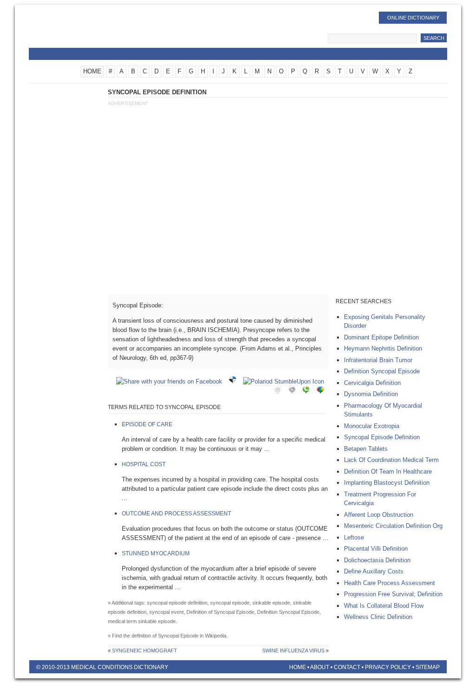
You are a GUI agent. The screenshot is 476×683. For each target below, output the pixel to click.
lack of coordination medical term (391, 459)
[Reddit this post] (294, 391)
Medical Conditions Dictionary (104, 30)
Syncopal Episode (178, 635)
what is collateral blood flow (383, 605)
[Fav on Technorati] (308, 391)
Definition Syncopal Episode (382, 371)
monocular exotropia (371, 426)
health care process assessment (389, 582)
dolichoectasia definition (377, 560)
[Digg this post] (280, 391)
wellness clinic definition (378, 616)
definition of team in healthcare (388, 471)
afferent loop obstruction (378, 514)
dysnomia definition (371, 393)
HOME (92, 71)
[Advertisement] (277, 178)
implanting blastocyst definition (387, 482)
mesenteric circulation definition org (393, 525)
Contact (347, 667)
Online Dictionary (413, 17)
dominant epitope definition (381, 337)
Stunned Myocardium (156, 553)
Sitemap (428, 667)
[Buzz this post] (323, 391)
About (319, 667)
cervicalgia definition (372, 382)
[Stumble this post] (286, 381)
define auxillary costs (373, 571)
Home (297, 667)
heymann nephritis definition (383, 348)
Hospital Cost (143, 464)
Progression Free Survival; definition (393, 594)
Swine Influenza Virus (293, 650)
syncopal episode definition (382, 437)
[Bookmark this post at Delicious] (235, 381)
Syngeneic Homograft (144, 650)
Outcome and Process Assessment (176, 513)
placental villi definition (376, 548)
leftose (354, 537)
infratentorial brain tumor (378, 360)
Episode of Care (147, 424)
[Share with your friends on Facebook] (171, 381)
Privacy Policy (388, 667)
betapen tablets (366, 448)
